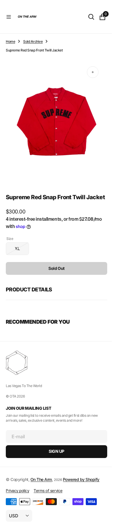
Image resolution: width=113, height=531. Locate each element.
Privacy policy (17, 492)
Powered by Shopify (81, 480)
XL (22, 251)
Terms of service (48, 492)
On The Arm (41, 480)
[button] (9, 17)
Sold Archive (33, 41)
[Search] (87, 17)
